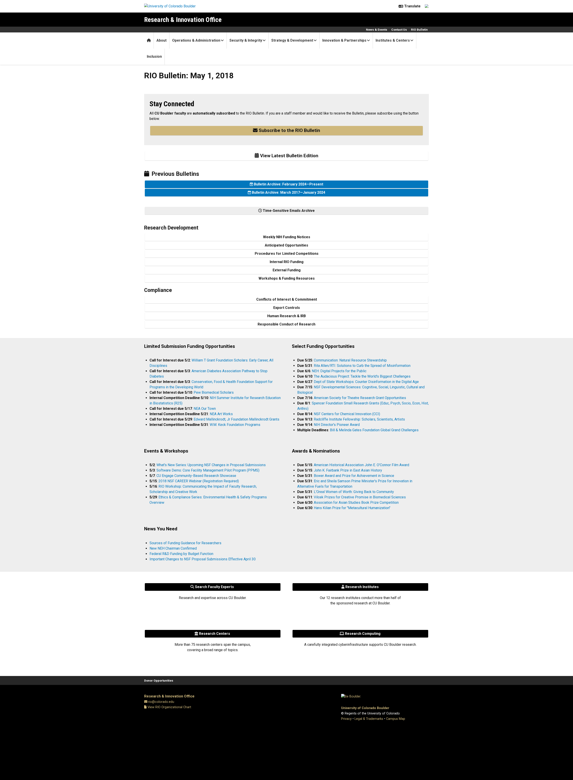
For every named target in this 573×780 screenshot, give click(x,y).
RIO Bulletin (419, 29)
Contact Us (399, 29)
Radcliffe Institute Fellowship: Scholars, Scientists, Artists (359, 419)
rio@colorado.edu (161, 702)
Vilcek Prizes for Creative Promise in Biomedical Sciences (360, 497)
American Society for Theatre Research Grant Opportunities (360, 398)
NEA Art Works (221, 414)
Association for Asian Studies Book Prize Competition (356, 502)
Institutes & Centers (393, 40)
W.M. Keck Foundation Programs (235, 425)
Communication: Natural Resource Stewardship (350, 360)
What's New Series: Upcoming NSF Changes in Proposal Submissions (211, 465)
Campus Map (395, 719)
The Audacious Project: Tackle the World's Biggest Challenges (362, 376)
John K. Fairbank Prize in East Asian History (348, 470)
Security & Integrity (245, 40)
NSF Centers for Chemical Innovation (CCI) (347, 414)
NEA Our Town (205, 408)
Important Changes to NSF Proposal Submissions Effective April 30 (203, 559)
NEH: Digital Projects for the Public (339, 371)
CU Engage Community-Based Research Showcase (196, 476)
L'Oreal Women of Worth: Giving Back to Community (354, 492)
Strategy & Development (292, 40)
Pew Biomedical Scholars (214, 392)
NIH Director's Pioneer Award (337, 425)
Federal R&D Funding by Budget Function (181, 554)
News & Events (376, 29)
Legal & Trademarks (369, 719)
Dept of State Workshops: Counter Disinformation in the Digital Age (366, 382)
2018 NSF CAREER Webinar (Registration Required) (198, 481)
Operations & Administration (196, 40)
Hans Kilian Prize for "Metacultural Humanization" (352, 508)
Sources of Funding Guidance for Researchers (185, 543)
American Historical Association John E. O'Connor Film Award (361, 465)
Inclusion (154, 56)
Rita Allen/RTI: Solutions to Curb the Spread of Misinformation (362, 365)
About (161, 40)
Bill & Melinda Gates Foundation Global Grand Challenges (374, 430)
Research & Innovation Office (183, 19)
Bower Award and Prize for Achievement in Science (354, 476)
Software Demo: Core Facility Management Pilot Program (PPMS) (207, 470)
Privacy (346, 719)
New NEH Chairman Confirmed (173, 548)
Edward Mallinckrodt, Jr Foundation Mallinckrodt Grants (236, 419)
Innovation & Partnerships (344, 40)
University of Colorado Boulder (365, 708)
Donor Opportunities (158, 680)
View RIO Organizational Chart (169, 707)
